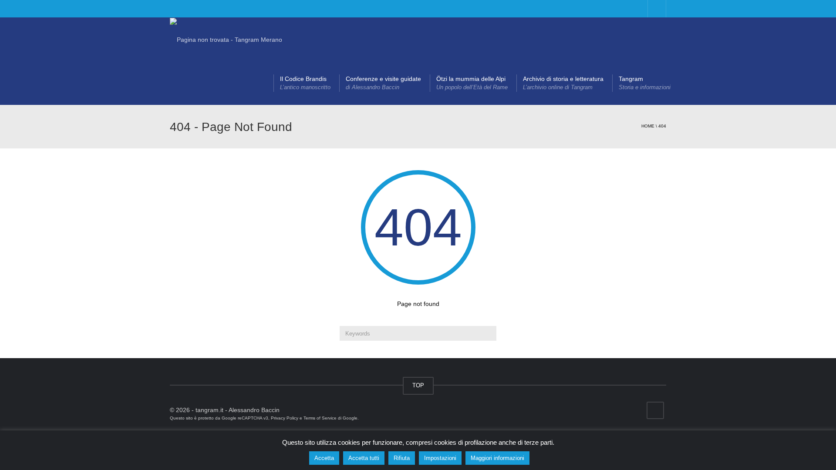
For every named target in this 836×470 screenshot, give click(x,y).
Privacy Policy (284, 418)
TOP (418, 385)
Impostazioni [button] (440, 458)
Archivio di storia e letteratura (563, 83)
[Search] (488, 333)
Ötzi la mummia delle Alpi (472, 83)
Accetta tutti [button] (363, 458)
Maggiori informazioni (497, 458)
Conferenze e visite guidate (383, 83)
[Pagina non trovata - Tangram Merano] (226, 39)
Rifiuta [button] (402, 458)
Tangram (645, 83)
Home (647, 126)
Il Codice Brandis (305, 83)
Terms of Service (320, 418)
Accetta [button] (324, 458)
